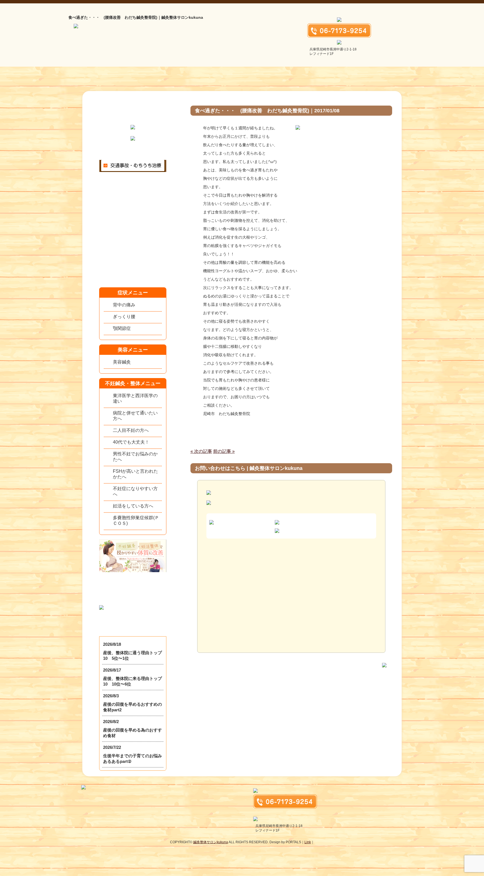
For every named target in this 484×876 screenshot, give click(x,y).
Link (307, 842)
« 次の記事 (201, 451)
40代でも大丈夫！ (131, 442)
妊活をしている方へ (133, 506)
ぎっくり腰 (124, 316)
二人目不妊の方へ (131, 430)
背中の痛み (124, 304)
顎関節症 (122, 328)
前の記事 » (224, 451)
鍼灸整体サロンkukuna (210, 842)
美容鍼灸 (122, 362)
